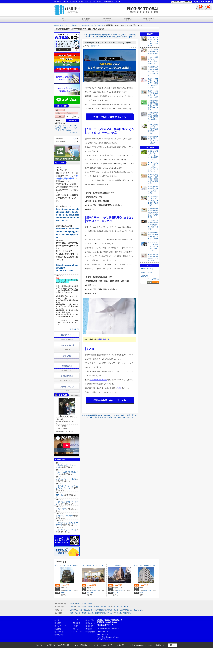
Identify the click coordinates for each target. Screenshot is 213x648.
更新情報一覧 (74, 329)
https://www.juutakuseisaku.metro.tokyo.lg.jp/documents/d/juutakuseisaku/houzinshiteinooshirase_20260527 (67, 215)
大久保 (126, 607)
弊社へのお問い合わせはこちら (110, 116)
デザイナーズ (67, 126)
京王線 (101, 610)
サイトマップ (59, 632)
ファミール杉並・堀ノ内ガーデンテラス (94, 565)
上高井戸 (103, 607)
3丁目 (65, 128)
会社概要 (58, 623)
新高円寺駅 (90, 592)
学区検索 (89, 629)
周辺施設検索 (90, 632)
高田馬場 (58, 128)
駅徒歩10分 (76, 623)
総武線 (72, 610)
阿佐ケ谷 (78, 613)
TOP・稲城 (59, 495)
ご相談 (119, 388)
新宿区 (68, 130)
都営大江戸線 (87, 610)
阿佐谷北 (119, 607)
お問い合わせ (90, 623)
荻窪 (63, 130)
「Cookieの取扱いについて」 (143, 645)
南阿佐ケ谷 (110, 613)
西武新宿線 (108, 610)
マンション (76, 629)
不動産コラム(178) (147, 268)
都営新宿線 (128, 610)
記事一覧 (132, 35)
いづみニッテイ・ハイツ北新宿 (66, 479)
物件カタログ (59, 635)
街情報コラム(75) (146, 272)
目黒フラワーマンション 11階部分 (66, 565)
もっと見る (73, 132)
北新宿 (90, 607)
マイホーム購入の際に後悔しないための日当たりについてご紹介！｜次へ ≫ (110, 37)
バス (75, 126)
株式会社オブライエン (98, 380)
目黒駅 (63, 592)
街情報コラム (95, 46)
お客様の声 (89, 626)
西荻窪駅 (115, 592)
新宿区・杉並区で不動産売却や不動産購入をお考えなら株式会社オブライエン (109, 622)
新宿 (84, 607)
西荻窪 (84, 613)
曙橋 (103, 613)
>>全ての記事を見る (152, 279)
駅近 (70, 128)
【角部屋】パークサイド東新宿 (66, 530)
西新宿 (72, 607)
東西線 (116, 610)
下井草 (149, 590)
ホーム (57, 620)
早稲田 (124, 613)
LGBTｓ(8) (144, 276)
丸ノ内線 (79, 610)
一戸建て (75, 626)
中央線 (96, 610)
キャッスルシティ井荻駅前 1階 (144, 565)
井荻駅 (141, 592)
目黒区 (67, 590)
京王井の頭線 (138, 610)
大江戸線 (58, 126)
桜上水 (130, 613)
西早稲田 (96, 607)
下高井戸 (79, 607)
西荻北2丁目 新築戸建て (64, 516)
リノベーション (78, 632)
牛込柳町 (118, 613)
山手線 (121, 610)
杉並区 (93, 590)
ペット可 (75, 620)
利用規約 (58, 629)
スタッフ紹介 (90, 620)
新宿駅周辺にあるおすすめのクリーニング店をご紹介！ (108, 43)
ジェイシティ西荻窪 (114, 565)
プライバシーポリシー (62, 626)
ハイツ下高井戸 (61, 509)
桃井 (122, 590)
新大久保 (91, 613)
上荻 (109, 607)
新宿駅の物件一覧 (103, 339)
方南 (113, 607)
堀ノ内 (97, 590)
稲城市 (90, 603)
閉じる (172, 645)
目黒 (70, 590)
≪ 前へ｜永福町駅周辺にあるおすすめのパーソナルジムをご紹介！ (106, 35)
